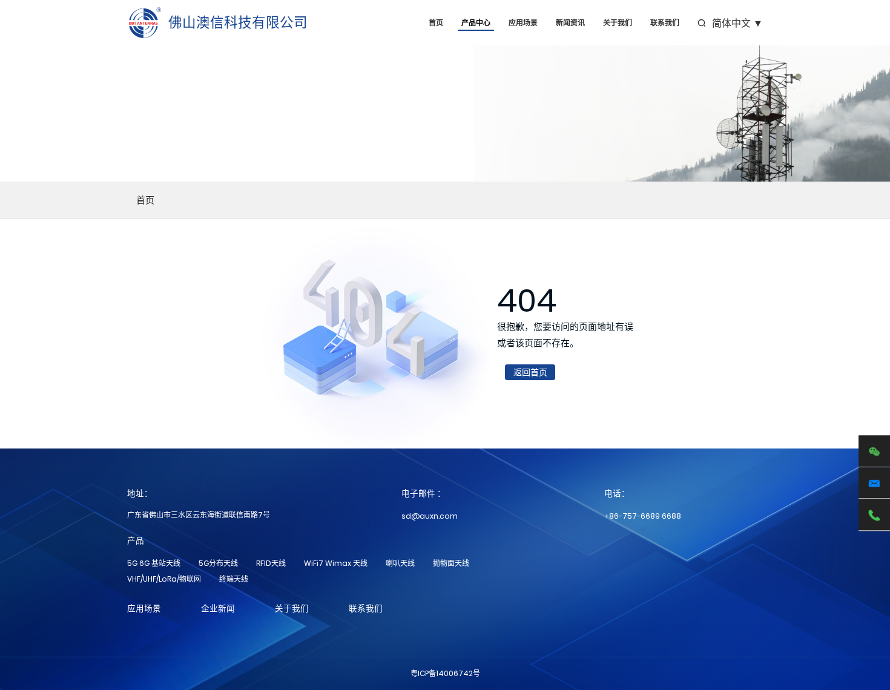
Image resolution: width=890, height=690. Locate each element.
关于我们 (617, 23)
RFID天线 (271, 563)
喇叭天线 (400, 563)
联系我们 (664, 23)
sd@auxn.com (429, 516)
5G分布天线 (218, 563)
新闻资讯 (570, 23)
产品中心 (475, 23)
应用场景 (523, 23)
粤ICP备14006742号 (445, 673)
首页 (436, 23)
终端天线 (233, 579)
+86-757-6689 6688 (642, 516)
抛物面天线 (451, 563)
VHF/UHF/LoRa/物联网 (164, 579)
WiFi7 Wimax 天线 (336, 563)
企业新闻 (218, 608)
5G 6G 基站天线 (153, 563)
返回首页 (530, 372)
